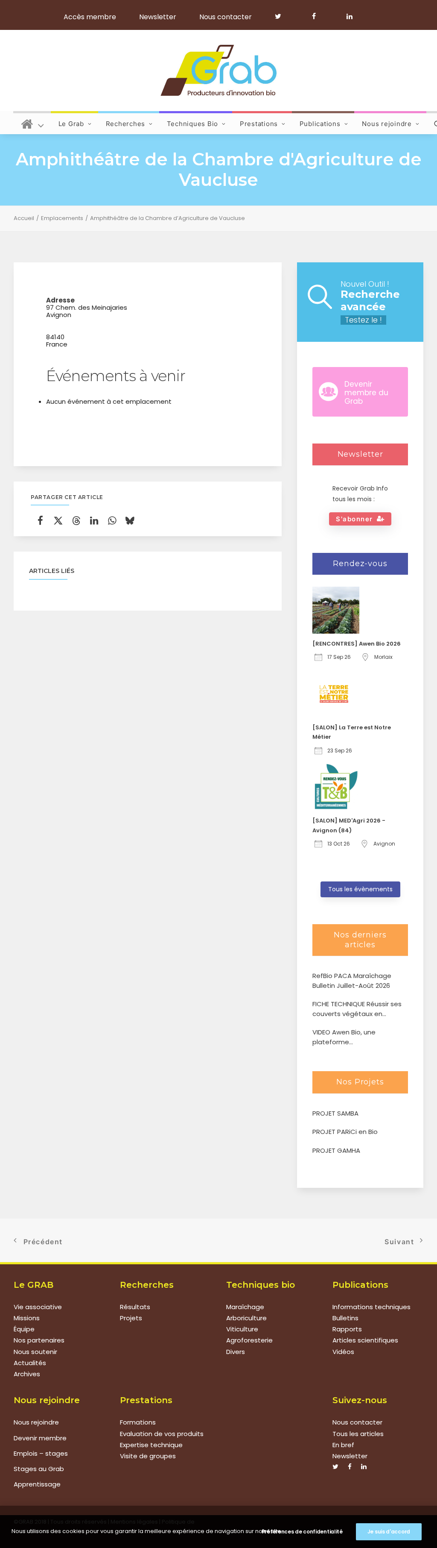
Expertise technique (151, 1444)
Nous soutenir (35, 1351)
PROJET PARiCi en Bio (345, 1131)
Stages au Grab (39, 1468)
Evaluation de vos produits (162, 1433)
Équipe (24, 1329)
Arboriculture (246, 1317)
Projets (131, 1317)
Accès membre (90, 17)
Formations (138, 1422)
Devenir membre (40, 1437)
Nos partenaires (39, 1340)
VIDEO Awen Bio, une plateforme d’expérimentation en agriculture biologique (347, 1037)
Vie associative (38, 1306)
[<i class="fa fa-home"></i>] (32, 122)
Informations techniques (371, 1306)
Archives (27, 1373)
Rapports (347, 1329)
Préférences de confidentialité (302, 1531)
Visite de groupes (148, 1455)
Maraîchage (245, 1306)
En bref (343, 1444)
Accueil (24, 218)
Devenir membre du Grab (366, 393)
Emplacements (62, 218)
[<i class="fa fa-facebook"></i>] (317, 16)
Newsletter (157, 17)
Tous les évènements (360, 889)
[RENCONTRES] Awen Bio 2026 (356, 644)
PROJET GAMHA (336, 1150)
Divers (235, 1351)
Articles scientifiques (365, 1340)
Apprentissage (37, 1484)
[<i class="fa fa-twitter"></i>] (282, 16)
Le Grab (71, 124)
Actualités (30, 1362)
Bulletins (345, 1317)
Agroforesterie (249, 1340)
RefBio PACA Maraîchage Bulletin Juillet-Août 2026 (351, 980)
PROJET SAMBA (335, 1113)
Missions (27, 1317)
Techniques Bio (192, 124)
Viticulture (242, 1329)
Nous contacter (225, 17)
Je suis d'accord (388, 1531)
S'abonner (354, 519)
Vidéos (343, 1351)
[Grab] (218, 70)
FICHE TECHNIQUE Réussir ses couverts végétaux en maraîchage (357, 1009)
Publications (320, 124)
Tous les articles (358, 1433)
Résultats (135, 1306)
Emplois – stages (41, 1453)
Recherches (126, 124)
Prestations (259, 124)
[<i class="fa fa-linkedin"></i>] (348, 16)
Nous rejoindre (387, 124)
